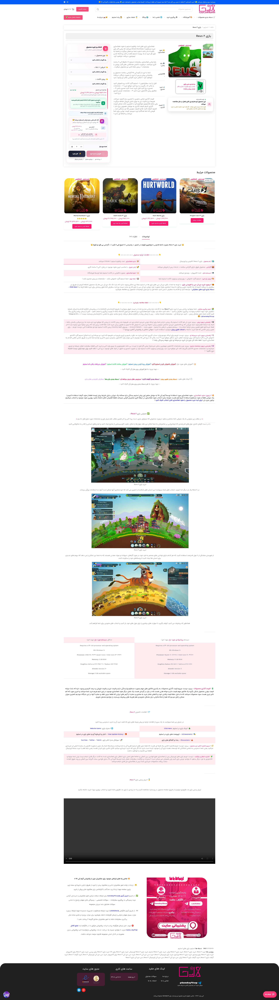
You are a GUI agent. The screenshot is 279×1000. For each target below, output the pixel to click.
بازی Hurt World (159, 216)
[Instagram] (84, 990)
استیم (205, 27)
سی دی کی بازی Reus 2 (134, 957)
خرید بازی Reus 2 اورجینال (138, 952)
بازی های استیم (184, 948)
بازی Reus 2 (203, 36)
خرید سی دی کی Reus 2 (145, 954)
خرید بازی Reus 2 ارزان (175, 952)
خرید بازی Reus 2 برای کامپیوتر (77, 952)
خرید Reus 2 (201, 952)
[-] (81, 147)
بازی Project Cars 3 (197, 216)
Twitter (92, 740)
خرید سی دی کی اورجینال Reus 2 (95, 954)
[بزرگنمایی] (198, 74)
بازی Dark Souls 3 (120, 216)
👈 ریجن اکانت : (102, 79)
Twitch (98, 740)
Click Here (73, 287)
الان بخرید (75, 154)
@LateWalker (114, 910)
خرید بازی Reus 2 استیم (157, 952)
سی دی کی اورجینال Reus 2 (154, 957)
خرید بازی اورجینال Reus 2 (164, 954)
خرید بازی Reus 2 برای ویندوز (203, 954)
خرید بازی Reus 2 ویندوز (183, 954)
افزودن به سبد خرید (95, 154)
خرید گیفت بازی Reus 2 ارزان (189, 957)
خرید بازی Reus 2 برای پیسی (99, 952)
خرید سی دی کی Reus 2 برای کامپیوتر (121, 954)
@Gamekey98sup (207, 316)
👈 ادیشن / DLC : (101, 67)
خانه (212, 27)
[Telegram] (79, 990)
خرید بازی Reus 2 (190, 952)
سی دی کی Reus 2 (171, 957)
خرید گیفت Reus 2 (75, 954)
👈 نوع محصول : (101, 55)
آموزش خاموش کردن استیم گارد (164, 364)
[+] (72, 147)
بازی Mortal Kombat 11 (82, 216)
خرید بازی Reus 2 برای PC (119, 952)
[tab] (146, 236)
